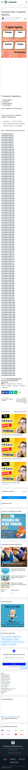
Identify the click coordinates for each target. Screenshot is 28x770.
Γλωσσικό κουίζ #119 (8, 334)
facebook (8, 730)
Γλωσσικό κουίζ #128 (8, 350)
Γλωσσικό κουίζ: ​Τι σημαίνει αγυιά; (11, 482)
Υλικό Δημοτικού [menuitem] (5, 683)
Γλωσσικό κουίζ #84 (7, 275)
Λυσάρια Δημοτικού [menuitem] (5, 677)
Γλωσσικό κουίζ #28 (7, 180)
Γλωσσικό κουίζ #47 (7, 212)
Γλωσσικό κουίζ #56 (7, 227)
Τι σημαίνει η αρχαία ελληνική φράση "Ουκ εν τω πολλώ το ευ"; (18, 569)
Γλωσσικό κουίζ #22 (7, 169)
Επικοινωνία (22, 759)
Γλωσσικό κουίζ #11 (7, 151)
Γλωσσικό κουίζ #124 (8, 343)
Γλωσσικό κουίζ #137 (8, 365)
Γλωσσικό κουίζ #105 (8, 311)
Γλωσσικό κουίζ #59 (7, 232)
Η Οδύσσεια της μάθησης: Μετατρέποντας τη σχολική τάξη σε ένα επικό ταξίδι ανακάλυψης (18, 584)
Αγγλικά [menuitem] (3, 693)
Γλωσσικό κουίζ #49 (7, 215)
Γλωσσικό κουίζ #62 (7, 237)
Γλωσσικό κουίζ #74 (7, 258)
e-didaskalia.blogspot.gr (13, 379)
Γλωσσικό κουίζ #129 (8, 351)
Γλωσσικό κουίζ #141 (8, 372)
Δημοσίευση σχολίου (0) (14, 497)
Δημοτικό (8, 636)
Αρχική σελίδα (4, 7)
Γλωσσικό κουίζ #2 (7, 135)
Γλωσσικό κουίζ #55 (7, 225)
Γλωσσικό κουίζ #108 (8, 316)
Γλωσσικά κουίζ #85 (7, 277)
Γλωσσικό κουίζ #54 (7, 224)
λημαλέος (15, 385)
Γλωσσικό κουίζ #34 (7, 190)
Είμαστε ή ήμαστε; (15, 590)
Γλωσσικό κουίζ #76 (7, 261)
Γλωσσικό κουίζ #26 (7, 176)
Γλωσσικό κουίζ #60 (7, 234)
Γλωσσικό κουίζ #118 (8, 333)
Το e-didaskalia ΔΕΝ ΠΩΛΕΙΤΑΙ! (9, 718)
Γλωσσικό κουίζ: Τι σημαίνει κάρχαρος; (12, 434)
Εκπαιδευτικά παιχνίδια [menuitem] (6, 689)
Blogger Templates (6, 767)
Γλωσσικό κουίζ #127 (8, 348)
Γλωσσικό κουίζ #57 (7, 229)
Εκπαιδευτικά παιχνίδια (7, 639)
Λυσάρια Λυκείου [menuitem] (5, 680)
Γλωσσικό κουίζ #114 (8, 326)
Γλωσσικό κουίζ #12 (7, 152)
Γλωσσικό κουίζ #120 (8, 336)
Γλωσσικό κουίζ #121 (8, 338)
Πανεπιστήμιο (13, 644)
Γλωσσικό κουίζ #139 (8, 368)
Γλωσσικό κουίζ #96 (7, 295)
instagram (8, 734)
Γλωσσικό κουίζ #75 (7, 260)
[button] (26, 2)
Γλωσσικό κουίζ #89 (7, 283)
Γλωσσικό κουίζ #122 (8, 339)
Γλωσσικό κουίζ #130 (8, 353)
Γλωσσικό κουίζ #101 (8, 304)
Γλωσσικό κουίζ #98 (7, 299)
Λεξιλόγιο (8, 385)
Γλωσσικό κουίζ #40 (7, 200)
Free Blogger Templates (14, 766)
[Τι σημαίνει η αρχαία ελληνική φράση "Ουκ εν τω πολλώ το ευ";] (5, 571)
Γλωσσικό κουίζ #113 (8, 324)
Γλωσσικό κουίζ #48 (7, 214)
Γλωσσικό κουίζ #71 (7, 253)
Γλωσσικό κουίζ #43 (7, 205)
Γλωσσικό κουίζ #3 (7, 137)
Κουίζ (3, 385)
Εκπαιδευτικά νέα (16, 636)
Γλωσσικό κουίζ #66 (7, 244)
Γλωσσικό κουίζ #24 (7, 173)
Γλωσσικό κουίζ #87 (7, 280)
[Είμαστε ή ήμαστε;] (5, 592)
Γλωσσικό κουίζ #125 (8, 345)
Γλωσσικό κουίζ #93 (7, 290)
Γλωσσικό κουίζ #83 (7, 273)
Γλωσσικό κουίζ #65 (7, 242)
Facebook (6, 392)
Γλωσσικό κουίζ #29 (7, 181)
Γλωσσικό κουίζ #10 (7, 149)
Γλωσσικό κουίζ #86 (7, 278)
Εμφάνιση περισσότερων (20, 411)
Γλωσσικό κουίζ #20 (7, 166)
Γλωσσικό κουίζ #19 (7, 164)
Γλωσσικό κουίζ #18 (7, 163)
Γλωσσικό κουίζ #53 (7, 222)
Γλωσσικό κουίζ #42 (7, 203)
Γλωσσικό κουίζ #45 (7, 208)
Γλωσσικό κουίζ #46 (7, 210)
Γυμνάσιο (16, 639)
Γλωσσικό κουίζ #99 (7, 300)
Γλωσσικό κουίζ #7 (7, 144)
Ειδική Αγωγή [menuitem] (4, 691)
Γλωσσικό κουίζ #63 (7, 239)
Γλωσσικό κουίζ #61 (7, 236)
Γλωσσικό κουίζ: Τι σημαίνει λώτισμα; (12, 458)
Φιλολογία (11, 7)
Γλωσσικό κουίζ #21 (7, 168)
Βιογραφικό (12, 759)
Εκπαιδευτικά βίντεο (6, 641)
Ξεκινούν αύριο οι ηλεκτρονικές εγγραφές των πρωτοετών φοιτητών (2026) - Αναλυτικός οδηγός (18, 578)
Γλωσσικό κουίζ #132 (8, 356)
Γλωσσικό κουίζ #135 (8, 362)
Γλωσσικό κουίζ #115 (8, 328)
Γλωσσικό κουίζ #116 (8, 329)
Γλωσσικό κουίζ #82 (7, 271)
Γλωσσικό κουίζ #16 (7, 159)
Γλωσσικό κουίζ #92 (7, 288)
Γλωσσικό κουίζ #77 (7, 263)
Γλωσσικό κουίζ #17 (7, 161)
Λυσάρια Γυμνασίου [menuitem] (5, 679)
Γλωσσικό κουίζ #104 (8, 309)
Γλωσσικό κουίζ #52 (7, 220)
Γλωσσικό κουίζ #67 (7, 246)
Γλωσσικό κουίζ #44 (7, 207)
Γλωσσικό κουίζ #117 (8, 331)
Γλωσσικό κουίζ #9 (7, 147)
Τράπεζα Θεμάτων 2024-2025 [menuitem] (8, 688)
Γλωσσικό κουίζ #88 (7, 282)
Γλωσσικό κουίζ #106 (8, 312)
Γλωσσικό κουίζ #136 (8, 363)
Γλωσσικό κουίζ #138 (8, 367)
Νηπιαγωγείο (5, 644)
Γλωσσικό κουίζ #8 (7, 146)
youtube (22, 734)
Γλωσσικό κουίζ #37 (7, 195)
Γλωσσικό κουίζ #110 (8, 319)
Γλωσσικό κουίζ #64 (7, 241)
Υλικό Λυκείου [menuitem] (4, 686)
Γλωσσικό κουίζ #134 (8, 360)
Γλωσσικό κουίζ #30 (7, 183)
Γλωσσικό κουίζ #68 (7, 248)
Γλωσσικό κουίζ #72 (7, 254)
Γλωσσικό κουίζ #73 (7, 256)
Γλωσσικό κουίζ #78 (7, 265)
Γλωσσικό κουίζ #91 (7, 287)
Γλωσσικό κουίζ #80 (7, 268)
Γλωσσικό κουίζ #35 (7, 191)
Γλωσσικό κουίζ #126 (8, 346)
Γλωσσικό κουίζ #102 (8, 305)
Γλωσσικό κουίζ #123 (8, 341)
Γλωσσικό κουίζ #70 (7, 251)
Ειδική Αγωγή (21, 641)
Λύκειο (14, 641)
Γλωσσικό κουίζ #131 (8, 355)
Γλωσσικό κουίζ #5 (7, 140)
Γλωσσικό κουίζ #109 (8, 317)
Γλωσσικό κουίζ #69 (7, 249)
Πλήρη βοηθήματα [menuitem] (5, 676)
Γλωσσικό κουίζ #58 (7, 231)
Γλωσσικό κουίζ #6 (7, 142)
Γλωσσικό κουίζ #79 (7, 266)
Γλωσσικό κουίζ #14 (7, 156)
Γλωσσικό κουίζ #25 (7, 174)
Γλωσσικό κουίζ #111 (8, 321)
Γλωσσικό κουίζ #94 (7, 292)
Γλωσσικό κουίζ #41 (7, 202)
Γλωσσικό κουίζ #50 (7, 217)
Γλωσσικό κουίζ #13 (7, 154)
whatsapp (22, 730)
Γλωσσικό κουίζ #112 (8, 322)
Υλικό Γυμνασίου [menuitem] (5, 685)
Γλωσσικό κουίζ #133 (8, 358)
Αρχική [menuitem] (2, 673)
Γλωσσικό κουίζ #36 (7, 193)
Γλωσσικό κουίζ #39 (7, 198)
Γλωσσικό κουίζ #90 (7, 285)
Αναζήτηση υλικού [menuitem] (5, 674)
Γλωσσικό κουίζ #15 (7, 157)
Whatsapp (16, 392)
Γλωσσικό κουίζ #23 (7, 171)
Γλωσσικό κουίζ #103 (8, 307)
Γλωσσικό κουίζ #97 (7, 297)
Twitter (11, 392)
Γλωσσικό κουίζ (11, 383)
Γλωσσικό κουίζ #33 (7, 188)
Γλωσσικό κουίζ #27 (7, 178)
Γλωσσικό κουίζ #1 (7, 134)
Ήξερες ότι (19, 383)
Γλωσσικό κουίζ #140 (8, 370)
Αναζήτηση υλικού (14, 762)
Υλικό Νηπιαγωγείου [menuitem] (6, 682)
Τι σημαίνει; (23, 385)
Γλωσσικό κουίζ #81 (7, 270)
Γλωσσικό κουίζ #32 (7, 186)
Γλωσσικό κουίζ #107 (8, 314)
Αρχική (5, 759)
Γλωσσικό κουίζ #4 (7, 139)
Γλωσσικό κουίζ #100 (8, 302)
